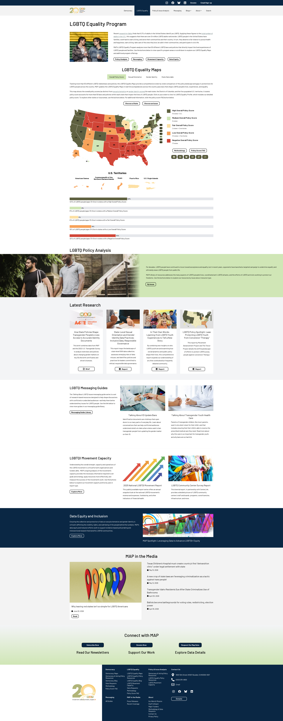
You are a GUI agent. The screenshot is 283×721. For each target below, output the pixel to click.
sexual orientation (119, 91)
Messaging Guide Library (81, 412)
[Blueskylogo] (179, 3)
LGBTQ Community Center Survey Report (190, 485)
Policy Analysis (121, 59)
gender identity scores (136, 91)
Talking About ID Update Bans (142, 415)
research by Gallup (125, 33)
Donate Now (141, 645)
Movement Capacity (155, 59)
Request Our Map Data (190, 645)
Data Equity (174, 59)
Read (75, 616)
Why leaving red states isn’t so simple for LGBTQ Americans (99, 606)
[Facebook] (173, 3)
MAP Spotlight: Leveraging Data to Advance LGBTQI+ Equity (171, 540)
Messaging (137, 59)
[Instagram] (166, 3)
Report (125, 369)
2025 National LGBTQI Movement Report (142, 485)
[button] (174, 157)
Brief (88, 369)
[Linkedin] (185, 3)
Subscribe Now (93, 645)
